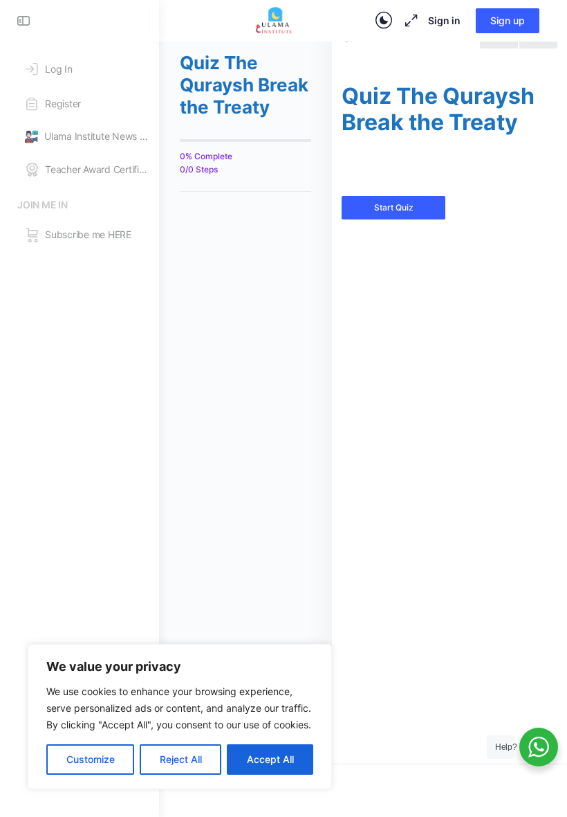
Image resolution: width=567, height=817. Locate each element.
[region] (180, 716)
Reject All (181, 759)
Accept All (270, 759)
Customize (90, 759)
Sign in (444, 20)
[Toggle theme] (384, 20)
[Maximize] (409, 20)
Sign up (507, 20)
